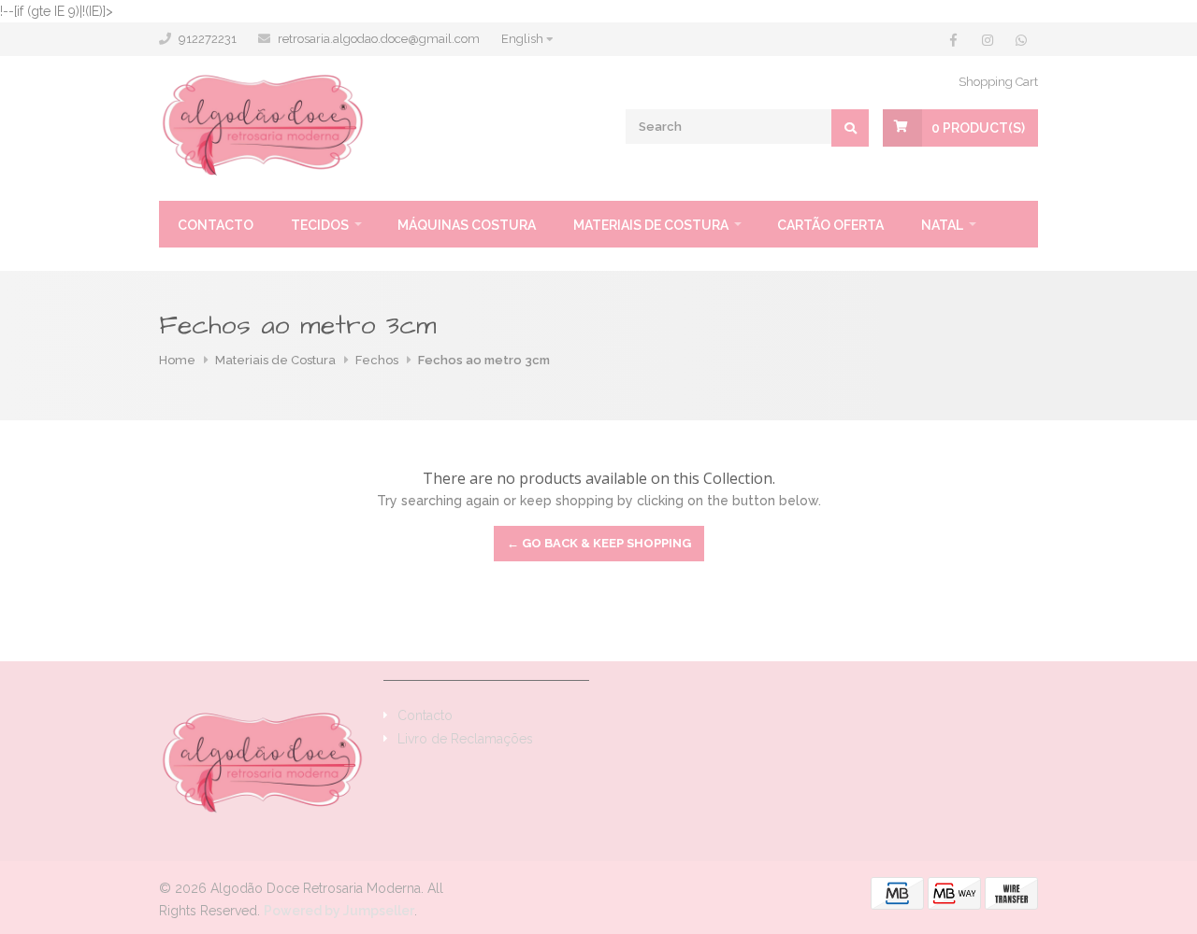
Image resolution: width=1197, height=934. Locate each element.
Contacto (215, 225)
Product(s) (978, 127)
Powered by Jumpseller (339, 910)
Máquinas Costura (466, 225)
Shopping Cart (998, 82)
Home (177, 360)
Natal (942, 225)
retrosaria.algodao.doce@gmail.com (379, 39)
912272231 (208, 39)
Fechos (376, 360)
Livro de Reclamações (465, 738)
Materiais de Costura (650, 225)
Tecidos (320, 225)
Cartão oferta (830, 225)
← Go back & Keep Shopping (599, 543)
